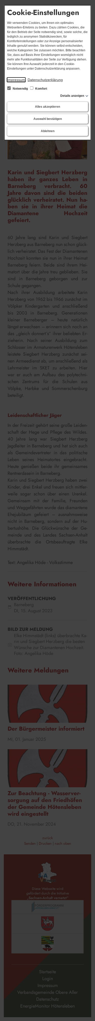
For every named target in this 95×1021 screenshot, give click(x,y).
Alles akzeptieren (47, 106)
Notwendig (20, 88)
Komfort (40, 88)
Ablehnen (47, 131)
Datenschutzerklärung (45, 80)
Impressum (16, 80)
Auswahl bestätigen (47, 119)
